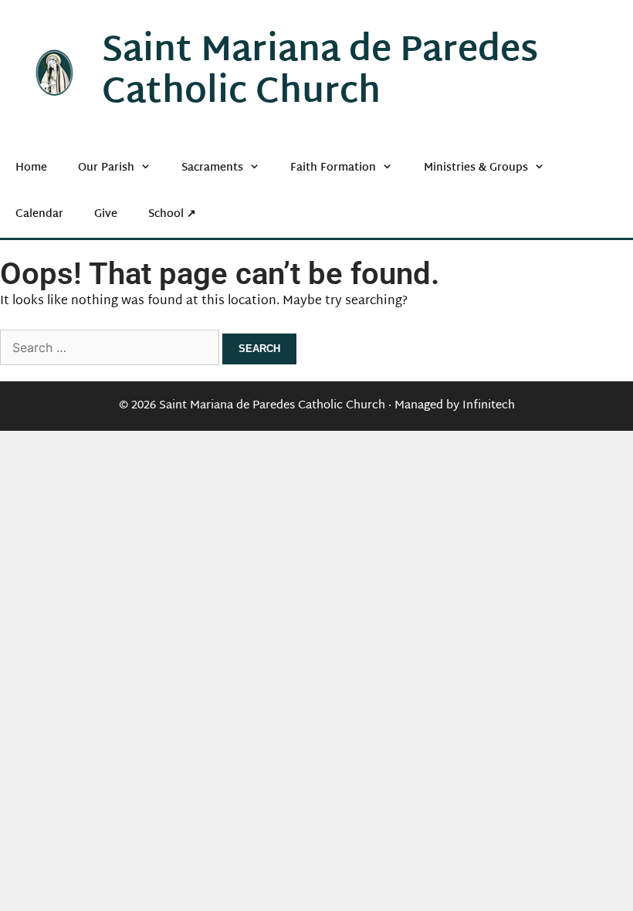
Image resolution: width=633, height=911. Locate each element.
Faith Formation (333, 168)
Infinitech (488, 405)
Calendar (39, 214)
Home (31, 168)
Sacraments (212, 168)
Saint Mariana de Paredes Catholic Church (320, 72)
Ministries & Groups (476, 168)
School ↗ (172, 214)
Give (105, 214)
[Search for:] (111, 349)
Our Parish (106, 168)
